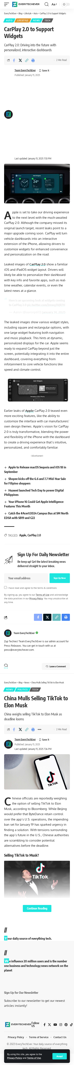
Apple (29, 411)
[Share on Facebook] (14, 60)
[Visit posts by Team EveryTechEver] (8, 633)
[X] (49, 1024)
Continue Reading (37, 908)
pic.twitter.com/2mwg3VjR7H (46, 305)
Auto (9, 20)
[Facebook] (44, 1024)
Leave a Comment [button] (58, 666)
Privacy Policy (14, 1058)
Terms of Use (34, 1058)
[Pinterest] (66, 1024)
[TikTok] (71, 1024)
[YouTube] (55, 1024)
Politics (23, 689)
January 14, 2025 (53, 312)
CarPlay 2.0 (37, 264)
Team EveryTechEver (25, 70)
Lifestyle (22, 20)
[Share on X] (20, 60)
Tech (47, 20)
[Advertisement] (37, 117)
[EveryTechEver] (25, 4)
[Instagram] (60, 1024)
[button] (59, 1056)
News (36, 20)
